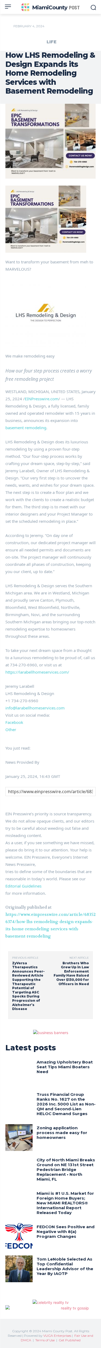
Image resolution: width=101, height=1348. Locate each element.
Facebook (14, 722)
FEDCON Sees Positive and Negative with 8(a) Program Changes (66, 1231)
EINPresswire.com (41, 398)
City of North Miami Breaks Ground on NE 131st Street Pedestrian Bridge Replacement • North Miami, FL (66, 1169)
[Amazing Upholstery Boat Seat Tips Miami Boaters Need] (19, 1071)
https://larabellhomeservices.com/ (37, 672)
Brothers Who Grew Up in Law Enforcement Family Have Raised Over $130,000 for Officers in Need (71, 973)
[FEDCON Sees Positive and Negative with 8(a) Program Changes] (19, 1236)
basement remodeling (25, 427)
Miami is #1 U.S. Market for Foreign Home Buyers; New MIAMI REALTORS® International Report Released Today (65, 1203)
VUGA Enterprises (57, 1336)
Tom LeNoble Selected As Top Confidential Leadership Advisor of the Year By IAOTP (65, 1266)
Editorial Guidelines (23, 886)
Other (10, 729)
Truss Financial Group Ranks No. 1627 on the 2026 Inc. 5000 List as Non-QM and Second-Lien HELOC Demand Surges (66, 1104)
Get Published (70, 1340)
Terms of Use (45, 1340)
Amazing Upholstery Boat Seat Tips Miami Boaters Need (65, 1066)
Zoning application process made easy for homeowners (62, 1132)
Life (52, 42)
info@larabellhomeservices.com (35, 708)
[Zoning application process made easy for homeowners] (19, 1137)
